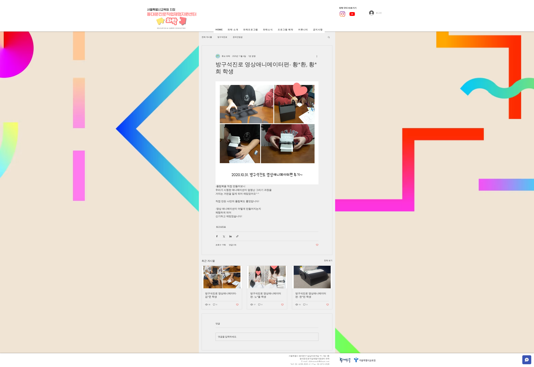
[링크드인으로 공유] (230, 236)
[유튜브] (352, 14)
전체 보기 (328, 260)
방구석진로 (222, 37)
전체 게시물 (207, 37)
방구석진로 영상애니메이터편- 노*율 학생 (265, 295)
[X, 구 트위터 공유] (223, 236)
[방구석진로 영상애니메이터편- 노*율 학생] (267, 277)
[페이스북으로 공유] (217, 236)
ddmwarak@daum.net (319, 361)
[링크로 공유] (237, 236)
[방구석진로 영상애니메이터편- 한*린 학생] (312, 277)
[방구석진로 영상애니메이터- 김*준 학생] (222, 277)
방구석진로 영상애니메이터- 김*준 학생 (221, 295)
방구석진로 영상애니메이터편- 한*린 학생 (310, 295)
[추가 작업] (316, 56)
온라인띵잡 (238, 37)
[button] (328, 37)
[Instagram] (342, 14)
